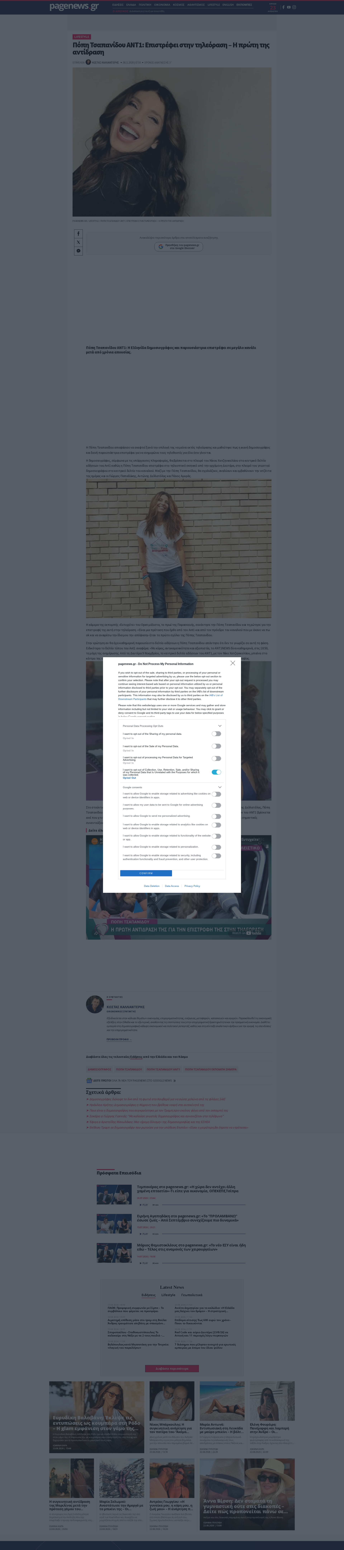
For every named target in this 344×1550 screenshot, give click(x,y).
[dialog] (172, 775)
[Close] (234, 664)
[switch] (216, 733)
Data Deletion (151, 886)
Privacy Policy (192, 886)
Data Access (172, 886)
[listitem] (172, 726)
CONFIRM (146, 873)
